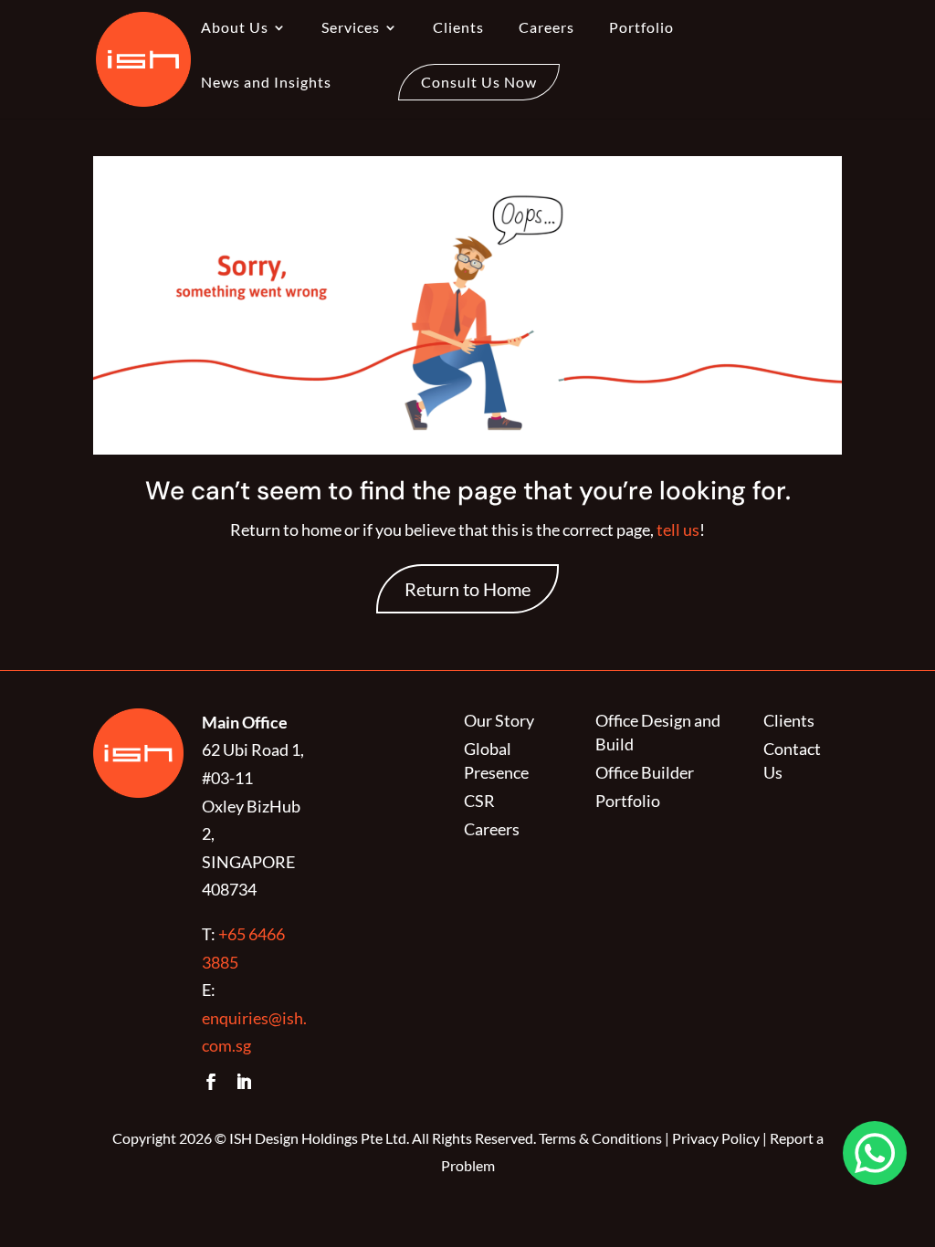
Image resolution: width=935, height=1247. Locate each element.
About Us (234, 28)
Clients (458, 28)
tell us (676, 529)
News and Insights (266, 83)
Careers (546, 28)
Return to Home (467, 589)
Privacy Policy (716, 1138)
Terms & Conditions (600, 1138)
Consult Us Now (479, 81)
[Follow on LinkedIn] (243, 1081)
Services (350, 28)
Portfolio (641, 28)
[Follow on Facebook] (210, 1081)
